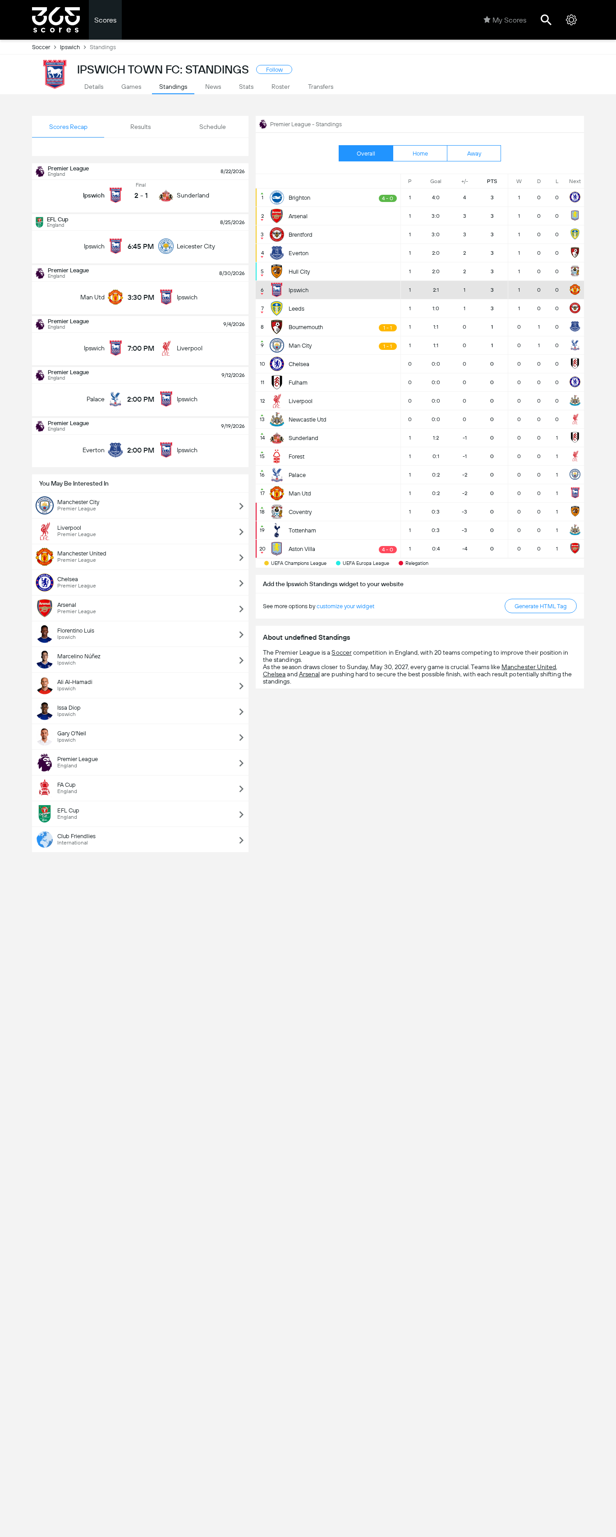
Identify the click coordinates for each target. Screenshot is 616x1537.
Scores (105, 20)
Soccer (41, 47)
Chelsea (274, 674)
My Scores (509, 20)
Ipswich (70, 47)
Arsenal (309, 674)
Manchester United (528, 666)
